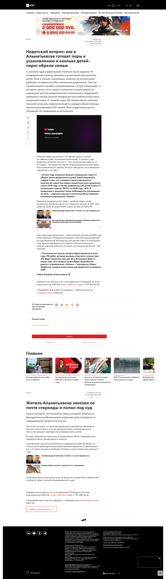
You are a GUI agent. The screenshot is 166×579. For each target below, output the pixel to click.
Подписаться (149, 564)
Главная (30, 13)
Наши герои (42, 13)
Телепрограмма (89, 13)
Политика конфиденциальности (75, 571)
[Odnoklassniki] (39, 533)
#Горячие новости (94, 393)
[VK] (29, 533)
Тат (119, 6)
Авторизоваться (50, 342)
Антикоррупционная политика (113, 545)
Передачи (55, 13)
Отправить (69, 336)
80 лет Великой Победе (110, 13)
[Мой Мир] (28, 137)
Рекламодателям (70, 13)
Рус (109, 6)
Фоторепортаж (131, 13)
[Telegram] (28, 123)
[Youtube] (34, 533)
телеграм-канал (45, 292)
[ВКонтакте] (28, 118)
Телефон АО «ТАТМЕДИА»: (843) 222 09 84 (116, 547)
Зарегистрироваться (88, 342)
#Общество (96, 39)
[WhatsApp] (28, 132)
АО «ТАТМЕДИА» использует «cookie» (76, 564)
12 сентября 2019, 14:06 (93, 41)
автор (28, 39)
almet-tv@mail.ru (69, 284)
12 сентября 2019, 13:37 (93, 395)
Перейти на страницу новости (39, 509)
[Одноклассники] (28, 127)
